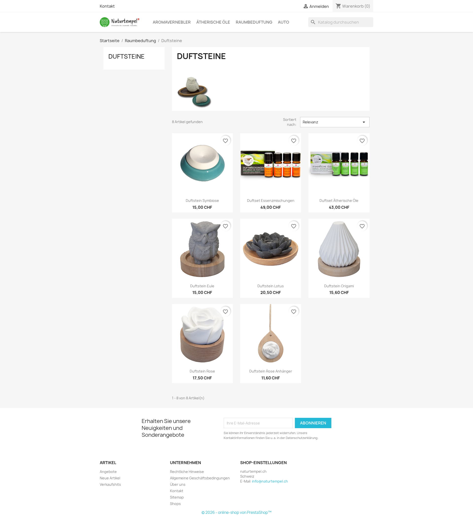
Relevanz (335, 122)
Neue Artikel (110, 478)
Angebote (108, 471)
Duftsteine (126, 56)
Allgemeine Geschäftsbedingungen (200, 478)
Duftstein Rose (202, 371)
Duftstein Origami (339, 286)
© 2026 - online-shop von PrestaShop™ (236, 512)
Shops (175, 503)
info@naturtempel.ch (270, 481)
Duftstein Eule (202, 286)
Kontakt (107, 6)
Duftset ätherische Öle (339, 200)
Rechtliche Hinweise (187, 471)
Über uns (178, 484)
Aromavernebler (172, 22)
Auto (283, 22)
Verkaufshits (110, 484)
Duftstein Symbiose (202, 200)
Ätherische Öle (213, 22)
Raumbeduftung (254, 22)
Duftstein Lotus (270, 286)
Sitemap (177, 497)
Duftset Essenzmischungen (270, 200)
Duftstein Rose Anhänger (270, 371)
